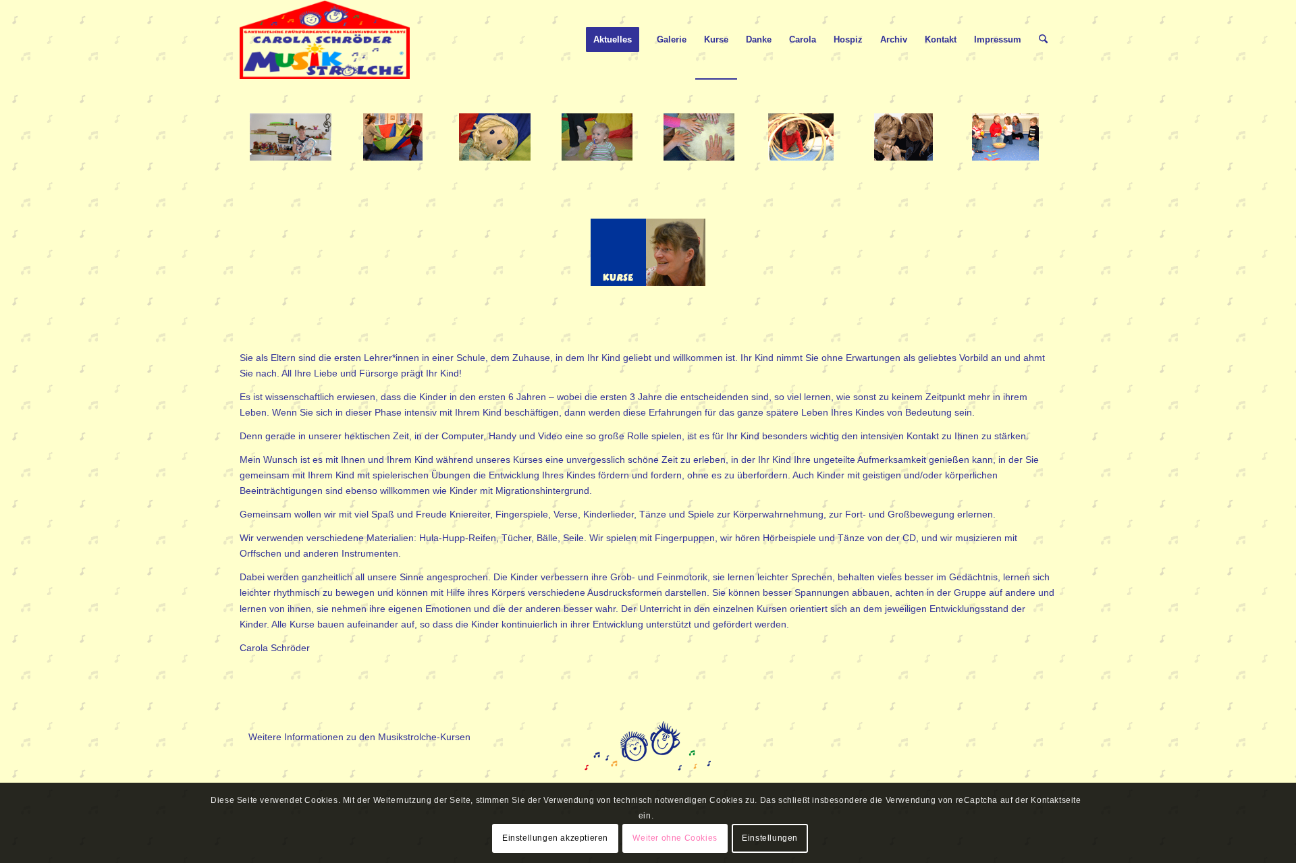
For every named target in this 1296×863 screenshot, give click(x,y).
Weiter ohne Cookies (674, 838)
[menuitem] (612, 40)
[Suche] (1043, 40)
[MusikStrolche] (325, 40)
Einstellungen (770, 838)
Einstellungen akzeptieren (555, 838)
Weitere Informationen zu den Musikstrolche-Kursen (359, 736)
